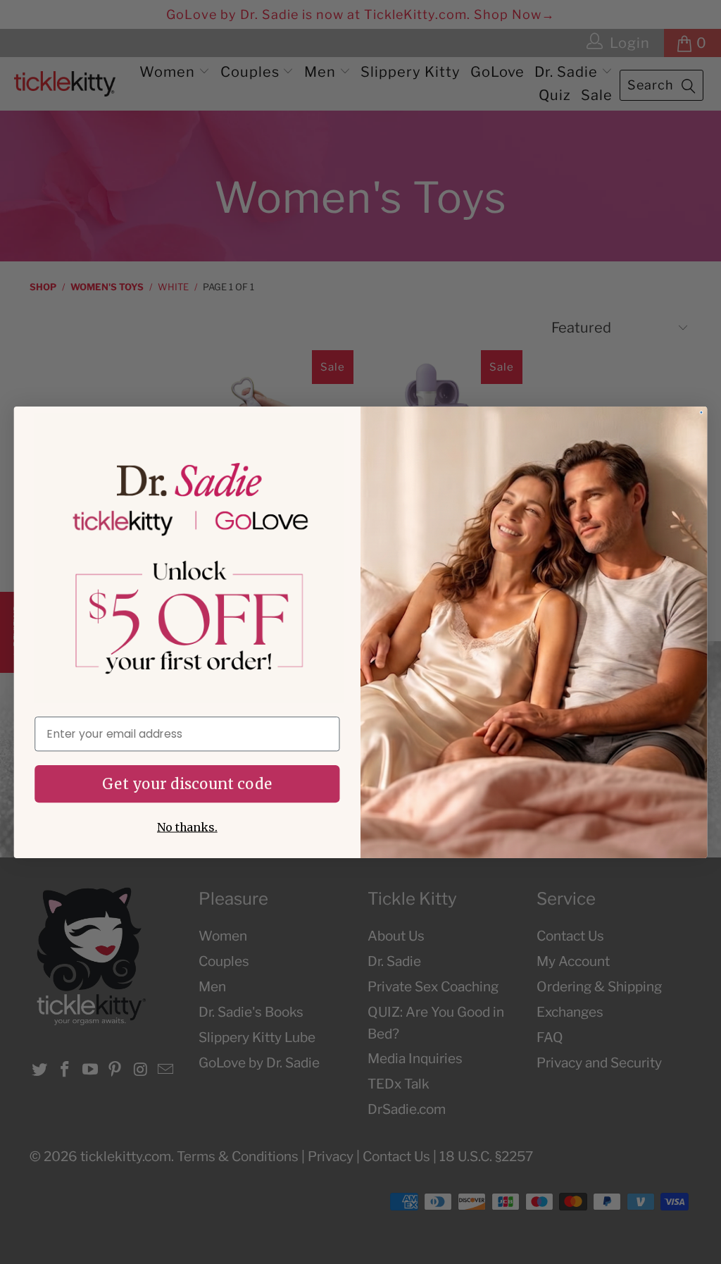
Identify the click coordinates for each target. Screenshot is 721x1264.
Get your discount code (187, 783)
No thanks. (187, 826)
